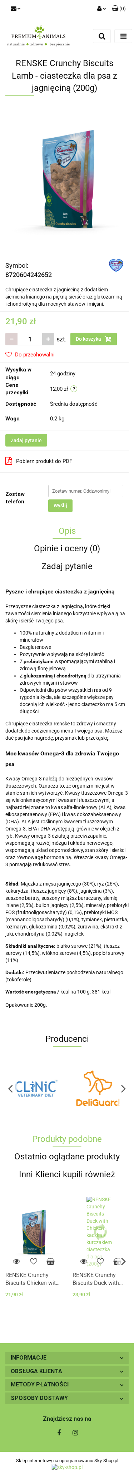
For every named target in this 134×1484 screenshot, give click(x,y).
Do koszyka (89, 339)
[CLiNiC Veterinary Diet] (36, 1088)
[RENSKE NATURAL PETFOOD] (116, 265)
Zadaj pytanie (26, 440)
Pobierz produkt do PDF (44, 461)
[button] (67, 1358)
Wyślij (60, 505)
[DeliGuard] (98, 1088)
